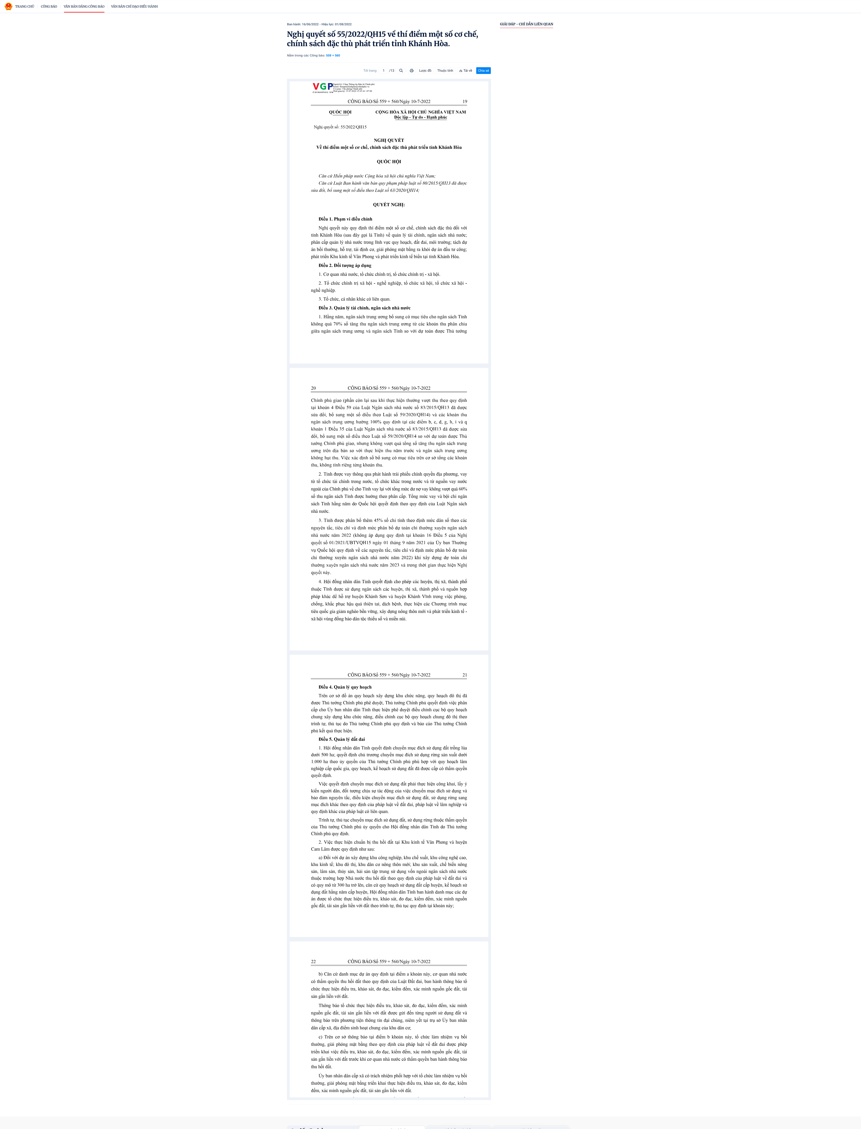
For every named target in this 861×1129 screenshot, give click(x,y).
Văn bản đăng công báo (84, 6)
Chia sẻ (483, 71)
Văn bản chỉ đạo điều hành (134, 6)
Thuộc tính (445, 71)
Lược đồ (425, 71)
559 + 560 (333, 55)
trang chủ (24, 6)
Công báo (49, 6)
